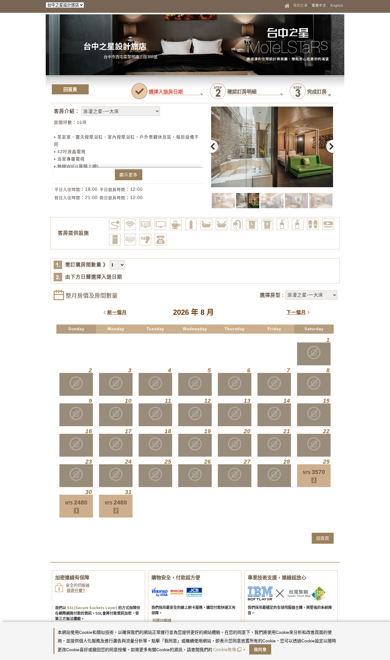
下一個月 (296, 312)
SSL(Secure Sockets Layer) (92, 607)
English (337, 5)
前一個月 (117, 312)
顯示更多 (128, 174)
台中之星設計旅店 (115, 45)
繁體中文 (319, 5)
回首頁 (70, 89)
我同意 (260, 649)
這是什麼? (76, 590)
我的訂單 (301, 5)
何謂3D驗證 (162, 620)
